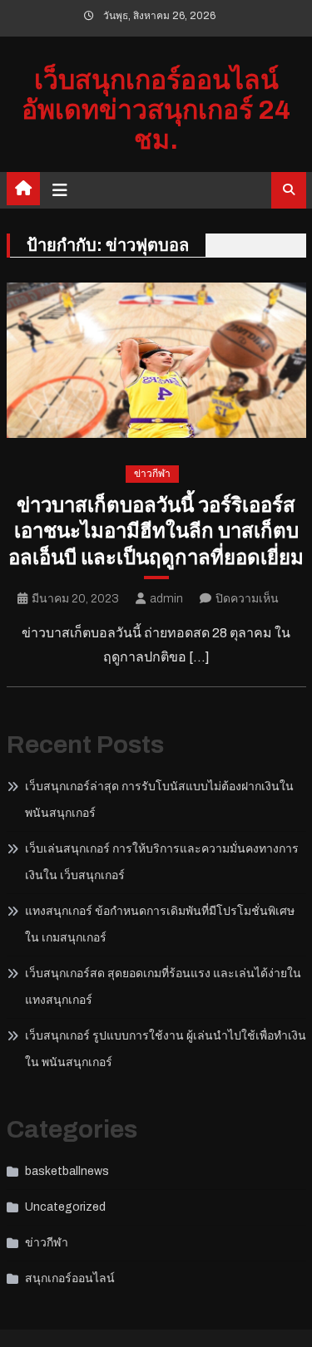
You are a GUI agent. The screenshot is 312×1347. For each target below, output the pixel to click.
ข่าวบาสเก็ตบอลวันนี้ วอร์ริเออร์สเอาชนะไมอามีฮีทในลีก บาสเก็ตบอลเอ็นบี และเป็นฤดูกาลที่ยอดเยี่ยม (156, 531)
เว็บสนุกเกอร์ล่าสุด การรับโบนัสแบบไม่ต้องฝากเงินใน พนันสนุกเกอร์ (159, 799)
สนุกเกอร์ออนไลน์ (70, 1278)
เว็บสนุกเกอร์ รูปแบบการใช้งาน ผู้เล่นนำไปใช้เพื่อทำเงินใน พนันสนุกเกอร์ (165, 1049)
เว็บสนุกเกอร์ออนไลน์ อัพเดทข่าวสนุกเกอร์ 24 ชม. (156, 110)
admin (166, 598)
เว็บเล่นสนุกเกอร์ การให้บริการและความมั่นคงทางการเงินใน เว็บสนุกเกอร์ (162, 862)
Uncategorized (65, 1207)
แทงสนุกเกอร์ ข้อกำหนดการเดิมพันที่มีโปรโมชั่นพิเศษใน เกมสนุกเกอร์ (160, 924)
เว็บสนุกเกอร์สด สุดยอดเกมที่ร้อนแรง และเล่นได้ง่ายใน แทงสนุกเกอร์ (163, 986)
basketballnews (67, 1171)
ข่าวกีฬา (152, 473)
